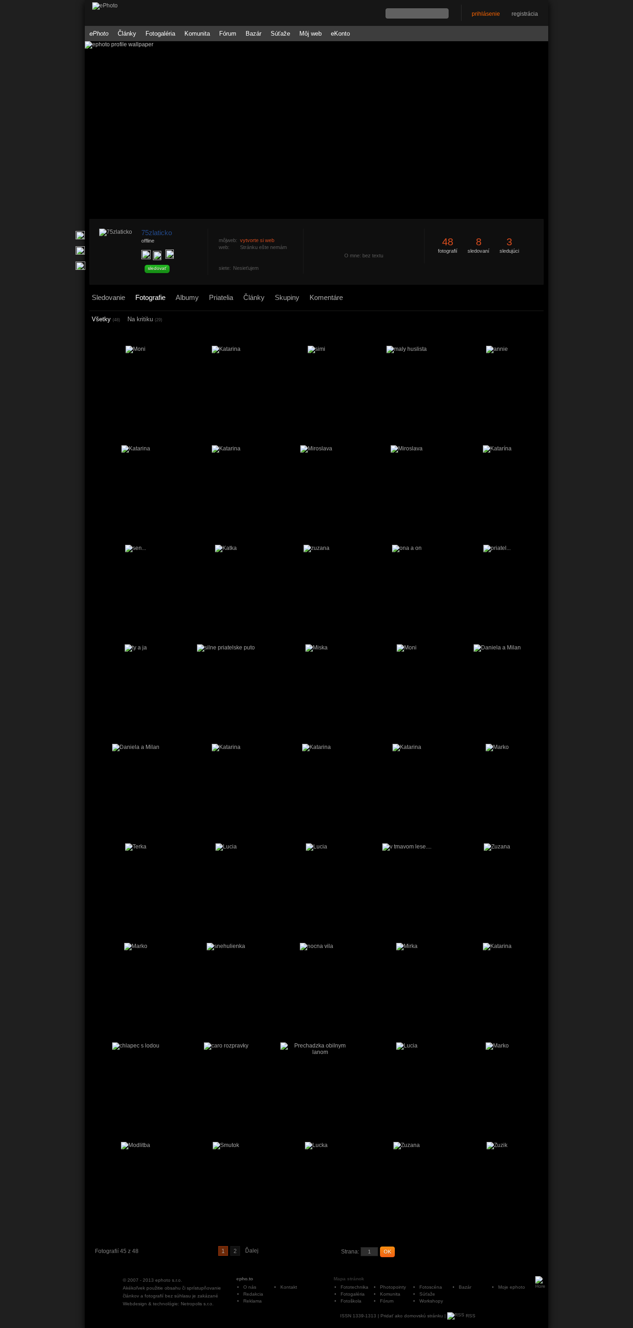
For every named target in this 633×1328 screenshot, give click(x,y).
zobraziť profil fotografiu (301, 223)
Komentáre (326, 297)
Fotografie (150, 297)
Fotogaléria (160, 33)
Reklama (252, 1300)
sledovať (157, 268)
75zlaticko (156, 233)
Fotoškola (351, 1300)
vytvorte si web (257, 240)
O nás (249, 1287)
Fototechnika (354, 1287)
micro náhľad (515, 319)
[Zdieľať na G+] (80, 235)
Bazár (253, 33)
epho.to (244, 1278)
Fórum (227, 33)
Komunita (197, 33)
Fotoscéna (430, 1287)
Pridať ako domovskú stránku (411, 1315)
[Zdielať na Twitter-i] (80, 250)
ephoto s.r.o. (168, 1280)
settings (537, 320)
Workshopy (431, 1300)
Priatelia (221, 297)
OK (387, 1251)
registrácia (525, 14)
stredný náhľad (528, 319)
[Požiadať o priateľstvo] (146, 254)
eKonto (340, 33)
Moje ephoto (511, 1287)
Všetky (106, 319)
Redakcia (253, 1294)
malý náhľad (521, 319)
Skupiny (287, 297)
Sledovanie (108, 297)
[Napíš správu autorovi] (157, 255)
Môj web (310, 33)
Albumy (187, 297)
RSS (469, 1315)
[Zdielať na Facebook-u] (80, 266)
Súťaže (280, 33)
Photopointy (393, 1287)
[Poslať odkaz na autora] (169, 254)
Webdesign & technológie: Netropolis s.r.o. (168, 1303)
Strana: (350, 1251)
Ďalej (252, 1250)
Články (127, 33)
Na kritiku (144, 319)
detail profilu (301, 285)
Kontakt (288, 1287)
